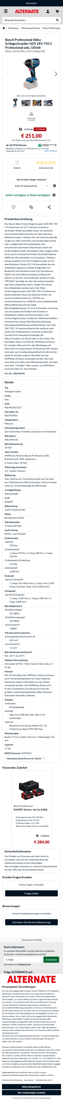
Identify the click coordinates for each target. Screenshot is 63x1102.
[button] (6, 74)
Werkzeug (13, 28)
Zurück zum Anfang (31, 939)
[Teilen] (49, 207)
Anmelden (51, 959)
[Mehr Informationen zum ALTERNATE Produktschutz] (54, 185)
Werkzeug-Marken (30, 28)
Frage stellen (31, 893)
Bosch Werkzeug (51, 28)
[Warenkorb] (57, 11)
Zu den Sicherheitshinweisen (29, 869)
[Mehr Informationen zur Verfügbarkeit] (54, 195)
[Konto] (47, 11)
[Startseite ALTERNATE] (26, 11)
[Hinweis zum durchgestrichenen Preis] (20, 129)
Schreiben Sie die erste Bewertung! (31, 922)
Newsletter (31, 3)
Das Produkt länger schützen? (32, 179)
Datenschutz (24, 964)
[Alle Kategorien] (5, 11)
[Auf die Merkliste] (13, 207)
